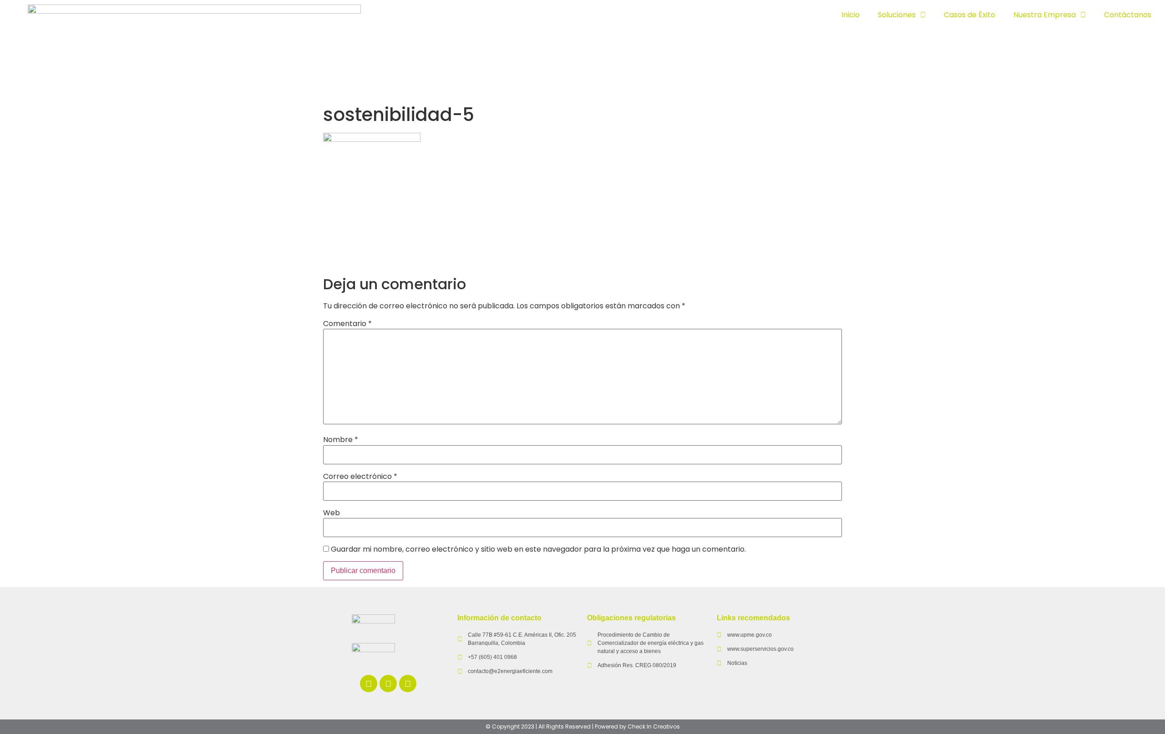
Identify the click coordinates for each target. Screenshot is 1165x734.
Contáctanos (1127, 15)
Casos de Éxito (969, 15)
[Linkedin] (368, 683)
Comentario (347, 323)
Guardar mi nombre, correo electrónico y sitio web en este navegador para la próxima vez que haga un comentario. (538, 549)
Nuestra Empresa (1044, 15)
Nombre (340, 439)
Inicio (850, 15)
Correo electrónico (360, 476)
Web (331, 513)
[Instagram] (407, 683)
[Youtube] (388, 683)
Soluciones (897, 15)
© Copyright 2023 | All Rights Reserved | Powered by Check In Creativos (583, 726)
